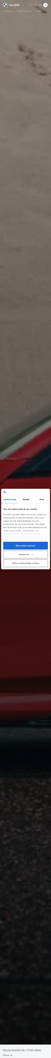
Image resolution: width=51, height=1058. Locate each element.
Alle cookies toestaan (25, 545)
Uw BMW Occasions (23, 11)
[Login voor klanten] (40, 5)
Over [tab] (42, 499)
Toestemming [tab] (9, 499)
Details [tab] (26, 499)
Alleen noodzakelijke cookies (25, 563)
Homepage (8, 11)
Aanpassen (24, 554)
